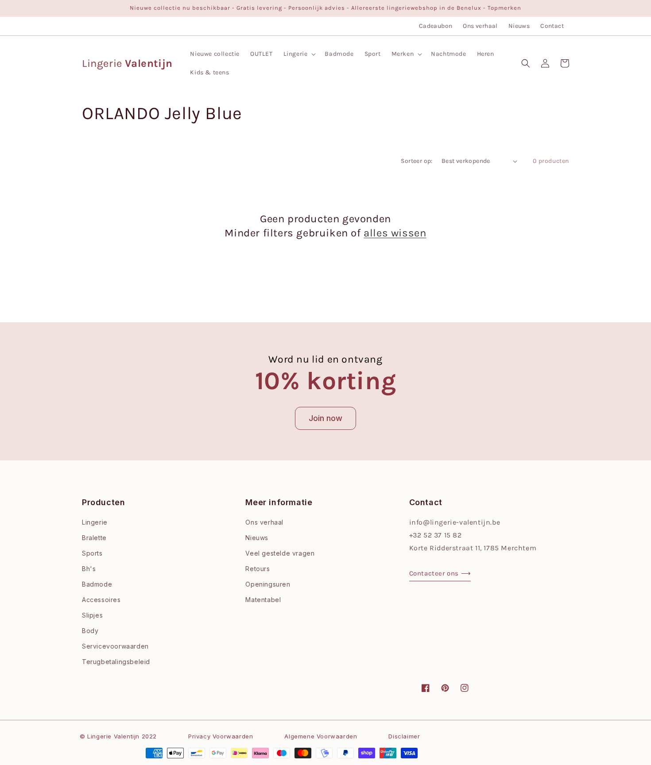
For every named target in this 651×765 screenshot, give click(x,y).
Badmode (97, 584)
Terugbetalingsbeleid (116, 661)
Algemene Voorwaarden (320, 736)
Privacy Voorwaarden (220, 736)
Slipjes (92, 615)
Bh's (89, 568)
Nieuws (519, 26)
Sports (92, 553)
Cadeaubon (436, 26)
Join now (325, 418)
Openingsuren (267, 584)
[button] (299, 54)
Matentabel (263, 599)
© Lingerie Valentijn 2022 (118, 736)
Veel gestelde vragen (279, 553)
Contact (552, 26)
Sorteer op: (416, 161)
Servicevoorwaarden (115, 646)
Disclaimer (404, 736)
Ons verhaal (480, 26)
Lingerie (95, 522)
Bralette (94, 537)
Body (90, 630)
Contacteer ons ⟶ (440, 573)
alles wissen (395, 233)
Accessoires (101, 599)
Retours (257, 568)
